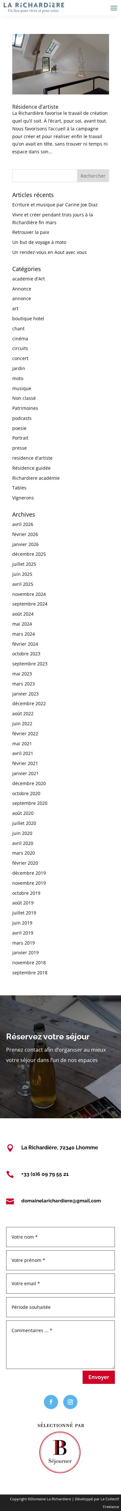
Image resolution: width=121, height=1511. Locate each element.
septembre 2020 (29, 803)
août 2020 (23, 813)
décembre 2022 (29, 703)
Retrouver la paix (30, 232)
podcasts (22, 418)
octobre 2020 (26, 793)
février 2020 (25, 863)
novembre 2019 (29, 883)
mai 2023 (22, 674)
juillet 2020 (24, 823)
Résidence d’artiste (35, 106)
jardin (18, 368)
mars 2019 (23, 943)
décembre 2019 (29, 873)
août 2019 (23, 903)
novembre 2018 (29, 962)
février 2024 (25, 644)
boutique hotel (28, 318)
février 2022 (25, 733)
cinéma (20, 338)
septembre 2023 (29, 664)
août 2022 (23, 713)
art (15, 308)
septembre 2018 (29, 972)
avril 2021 (22, 753)
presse (19, 448)
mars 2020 (23, 853)
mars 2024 (23, 634)
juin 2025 (22, 574)
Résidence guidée (31, 468)
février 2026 (25, 534)
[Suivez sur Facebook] (51, 1402)
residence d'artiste (32, 458)
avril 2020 (22, 843)
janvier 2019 (25, 952)
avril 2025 (22, 584)
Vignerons (23, 498)
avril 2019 (22, 933)
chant (18, 328)
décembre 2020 (29, 783)
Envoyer (98, 1377)
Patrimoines (25, 408)
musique (21, 388)
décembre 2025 (29, 554)
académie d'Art (28, 279)
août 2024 (23, 614)
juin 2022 (22, 723)
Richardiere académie (36, 478)
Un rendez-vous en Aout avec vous (49, 252)
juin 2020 (22, 833)
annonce (21, 298)
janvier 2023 (25, 694)
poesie (19, 428)
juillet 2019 (24, 913)
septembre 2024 (29, 604)
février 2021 (25, 763)
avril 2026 (22, 524)
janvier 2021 (25, 773)
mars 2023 (23, 684)
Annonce (21, 289)
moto (17, 378)
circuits (20, 348)
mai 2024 (22, 624)
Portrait (20, 438)
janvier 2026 (25, 544)
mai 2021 (22, 743)
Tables (19, 488)
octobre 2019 (26, 893)
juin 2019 (22, 923)
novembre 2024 (29, 594)
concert (20, 358)
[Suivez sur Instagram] (70, 1402)
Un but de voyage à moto (39, 242)
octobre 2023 (26, 654)
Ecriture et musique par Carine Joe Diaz (55, 205)
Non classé (24, 398)
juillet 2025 (24, 564)
